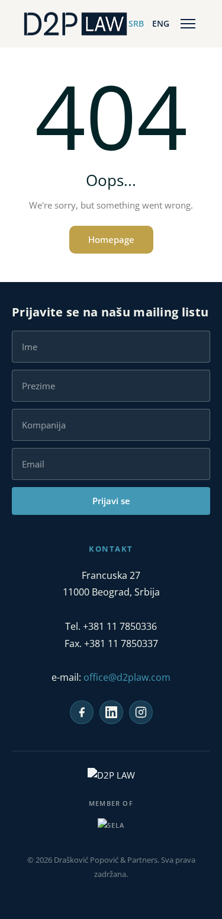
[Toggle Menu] (188, 23)
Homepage (111, 239)
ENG (160, 23)
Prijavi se (111, 501)
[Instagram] (141, 712)
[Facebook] (82, 712)
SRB (136, 23)
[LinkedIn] (111, 712)
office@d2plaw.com (126, 677)
